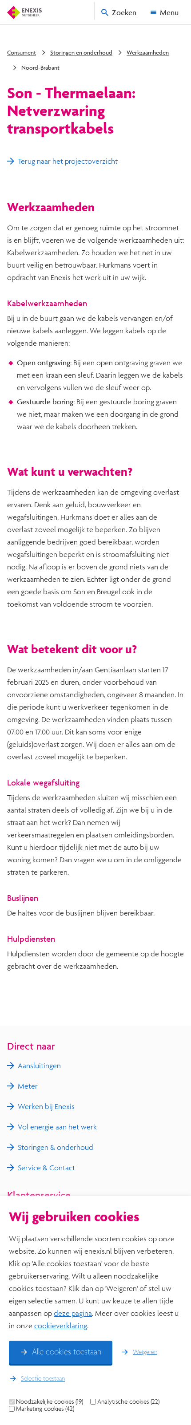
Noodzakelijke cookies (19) (49, 1401)
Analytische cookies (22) (128, 1401)
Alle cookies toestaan (66, 1352)
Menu (169, 12)
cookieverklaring (60, 1325)
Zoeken (124, 12)
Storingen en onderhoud (81, 52)
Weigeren (145, 1352)
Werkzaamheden (148, 52)
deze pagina (73, 1313)
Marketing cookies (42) (45, 1408)
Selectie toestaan (43, 1379)
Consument (21, 52)
